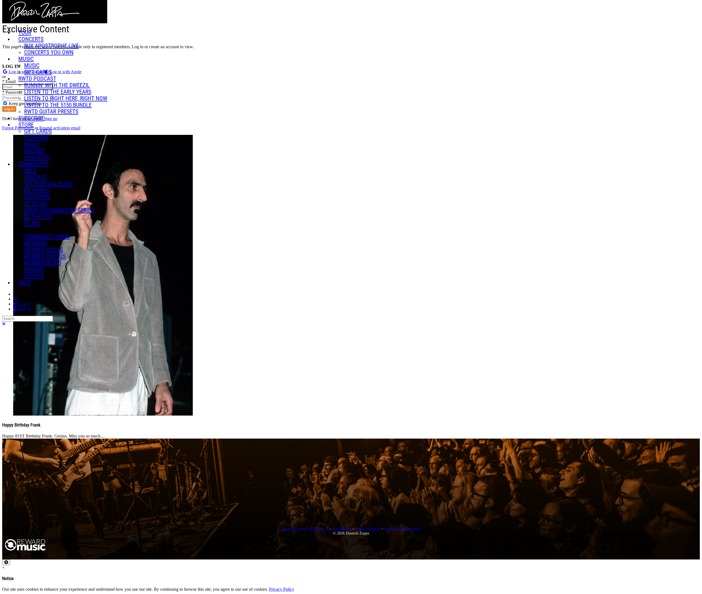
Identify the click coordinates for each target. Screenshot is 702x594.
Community (33, 164)
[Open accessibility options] (6, 562)
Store (26, 124)
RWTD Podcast (37, 78)
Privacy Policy (317, 528)
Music (26, 59)
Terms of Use (291, 528)
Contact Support (367, 528)
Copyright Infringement (402, 528)
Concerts (31, 39)
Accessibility (342, 528)
